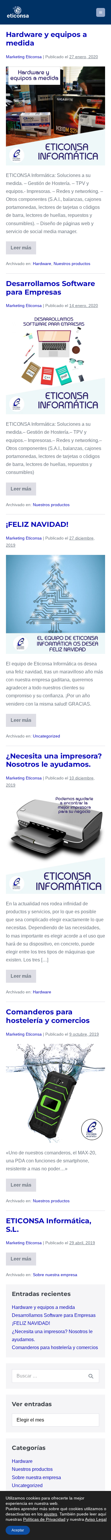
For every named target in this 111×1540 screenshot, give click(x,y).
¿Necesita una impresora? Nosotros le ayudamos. (54, 760)
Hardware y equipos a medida (46, 38)
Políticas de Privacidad (44, 1519)
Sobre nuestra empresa (55, 1274)
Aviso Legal (96, 1519)
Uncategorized (46, 736)
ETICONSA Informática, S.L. (48, 1225)
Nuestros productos (72, 263)
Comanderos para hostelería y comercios (48, 1016)
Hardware (42, 263)
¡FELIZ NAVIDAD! (37, 524)
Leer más (23, 249)
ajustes (50, 1514)
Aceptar (18, 1530)
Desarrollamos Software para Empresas (50, 287)
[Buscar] (91, 1376)
